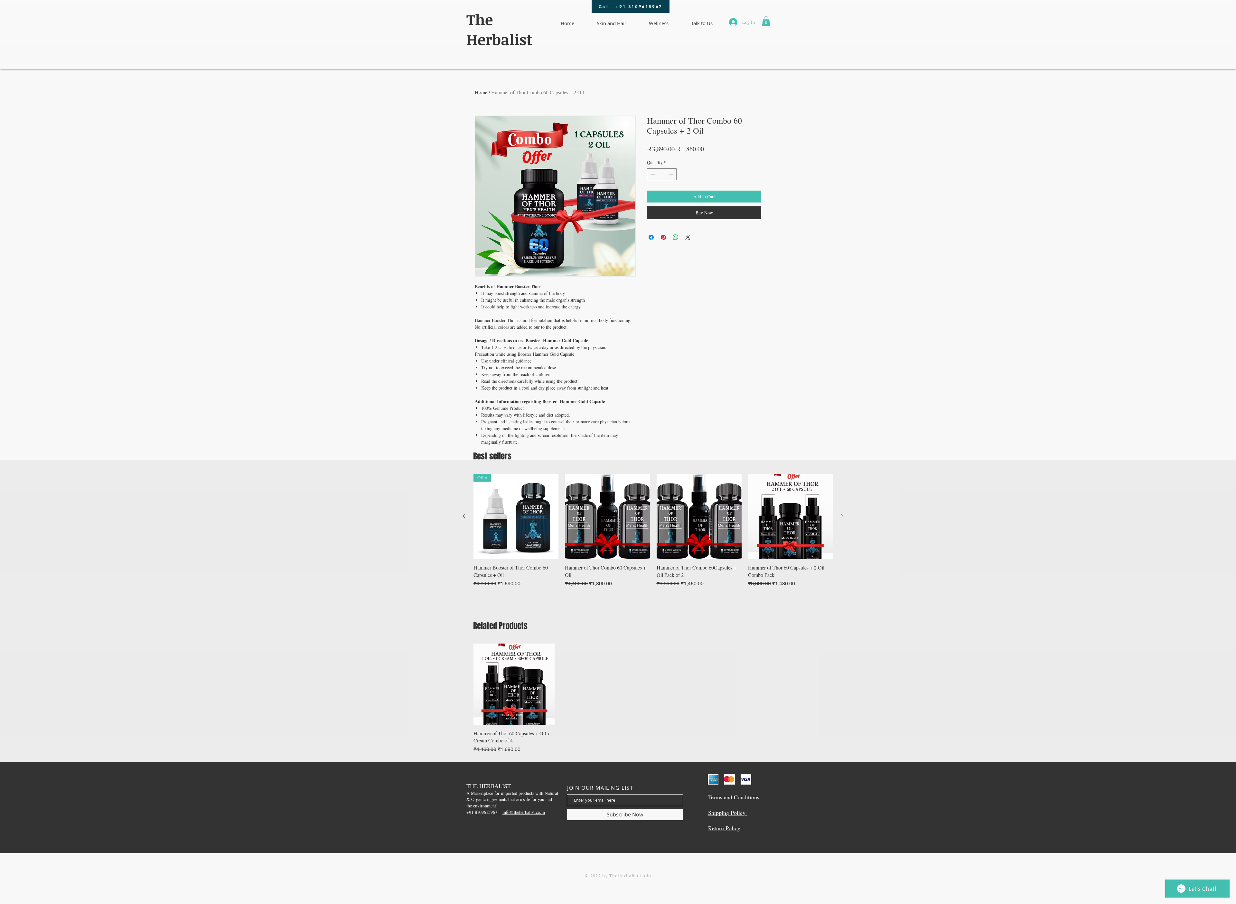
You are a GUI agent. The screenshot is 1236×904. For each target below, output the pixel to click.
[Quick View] (607, 516)
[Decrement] (652, 174)
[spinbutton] (662, 174)
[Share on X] (688, 237)
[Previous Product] (464, 516)
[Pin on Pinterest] (663, 237)
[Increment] (672, 174)
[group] (653, 531)
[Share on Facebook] (651, 237)
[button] (766, 21)
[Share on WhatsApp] (675, 237)
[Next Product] (842, 516)
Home (481, 92)
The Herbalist (499, 29)
